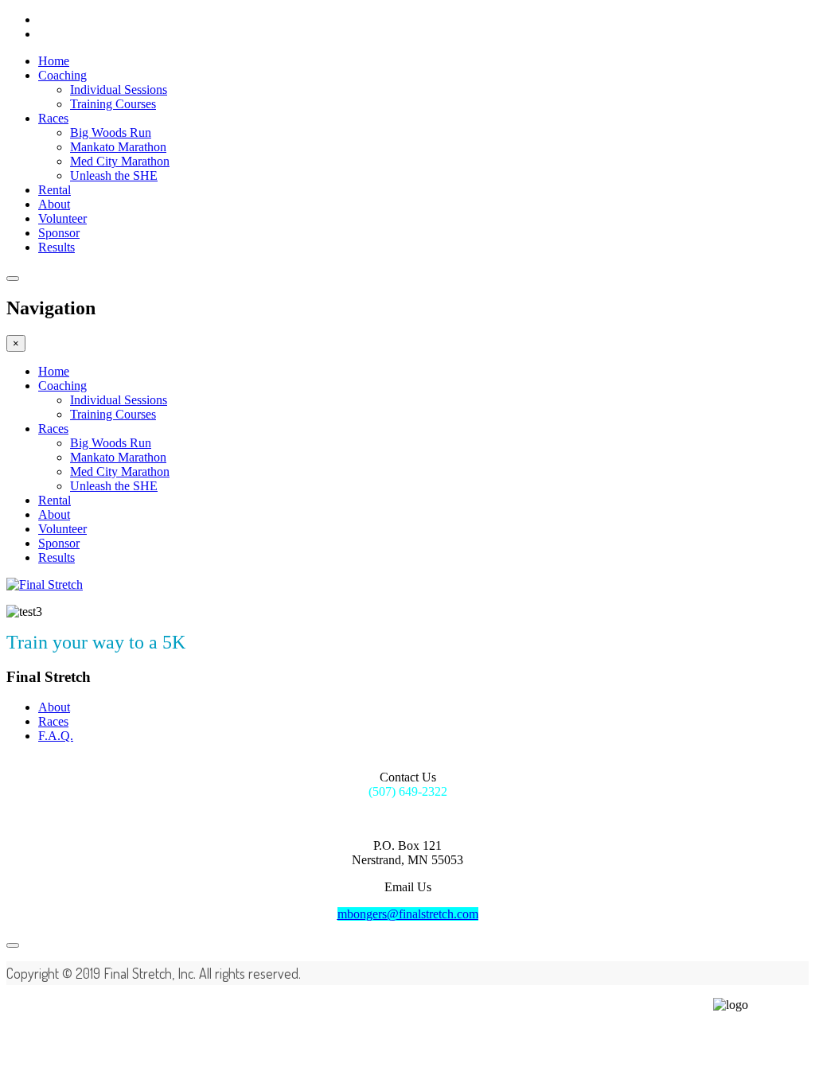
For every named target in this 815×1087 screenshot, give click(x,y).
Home (53, 61)
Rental (54, 190)
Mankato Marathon (118, 147)
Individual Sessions (118, 89)
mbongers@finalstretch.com (407, 914)
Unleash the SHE (114, 175)
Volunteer (62, 218)
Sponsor (59, 233)
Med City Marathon (120, 161)
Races (53, 118)
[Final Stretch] (44, 584)
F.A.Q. (55, 735)
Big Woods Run (110, 132)
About (54, 204)
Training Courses (113, 104)
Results (56, 247)
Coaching (62, 75)
